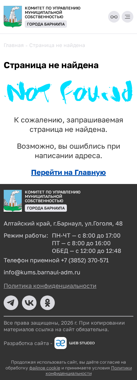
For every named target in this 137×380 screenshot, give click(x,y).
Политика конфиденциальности (50, 285)
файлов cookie (44, 368)
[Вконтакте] (29, 302)
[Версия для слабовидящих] (114, 17)
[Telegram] (11, 302)
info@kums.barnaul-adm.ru (42, 272)
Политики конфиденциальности (89, 370)
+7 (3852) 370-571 (85, 260)
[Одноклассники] (47, 302)
